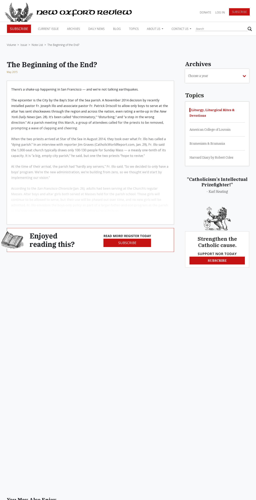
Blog (117, 29)
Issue (23, 45)
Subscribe (239, 12)
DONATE (205, 12)
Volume (11, 45)
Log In (220, 12)
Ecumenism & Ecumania (207, 143)
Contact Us (180, 29)
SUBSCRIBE (127, 242)
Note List (37, 45)
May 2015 (12, 72)
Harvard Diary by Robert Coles (211, 157)
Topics (134, 29)
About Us (154, 29)
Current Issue (48, 29)
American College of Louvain (210, 130)
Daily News (96, 29)
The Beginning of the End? (63, 45)
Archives (73, 29)
